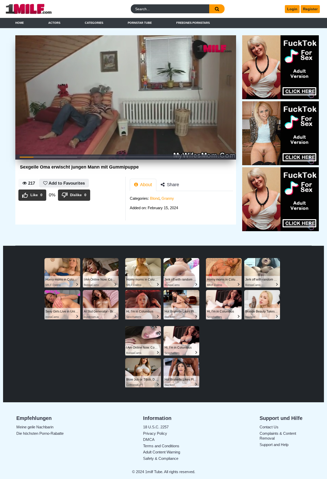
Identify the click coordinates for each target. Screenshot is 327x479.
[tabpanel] (183, 204)
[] (217, 8)
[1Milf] (43, 9)
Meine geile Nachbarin (34, 427)
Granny (167, 198)
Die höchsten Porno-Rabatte (40, 433)
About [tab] (145, 184)
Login (292, 9)
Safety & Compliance (160, 458)
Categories (94, 22)
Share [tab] (172, 184)
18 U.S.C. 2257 (156, 427)
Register (310, 9)
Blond (154, 198)
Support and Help (274, 444)
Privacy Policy (155, 433)
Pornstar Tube (140, 22)
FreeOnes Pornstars (193, 22)
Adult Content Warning (161, 452)
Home (19, 22)
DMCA (149, 439)
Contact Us (269, 427)
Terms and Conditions (161, 446)
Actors (54, 22)
